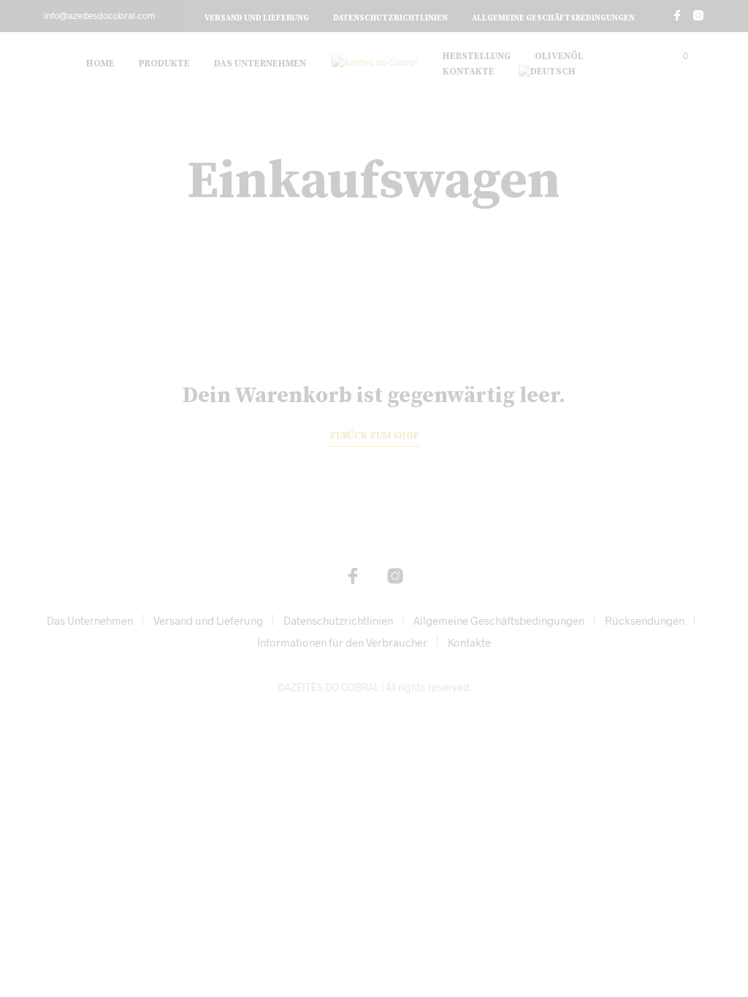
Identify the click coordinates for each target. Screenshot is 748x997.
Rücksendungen (644, 620)
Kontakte (469, 71)
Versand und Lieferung (257, 18)
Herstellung (477, 56)
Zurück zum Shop (374, 436)
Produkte (164, 63)
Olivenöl (559, 56)
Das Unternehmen (260, 63)
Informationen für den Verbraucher (342, 642)
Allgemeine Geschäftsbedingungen (553, 18)
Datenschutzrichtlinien (390, 18)
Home (100, 63)
